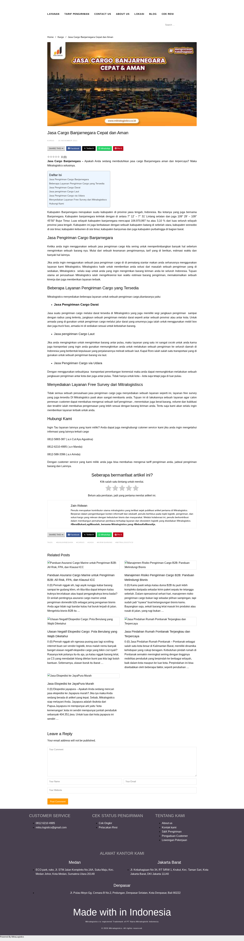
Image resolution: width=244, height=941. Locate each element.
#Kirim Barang (104, 542)
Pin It (119, 148)
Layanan (53, 14)
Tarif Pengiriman (76, 14)
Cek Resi (168, 14)
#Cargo (80, 542)
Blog (153, 14)
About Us (122, 14)
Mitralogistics (68, 271)
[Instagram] (42, 841)
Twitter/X (90, 148)
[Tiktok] (69, 841)
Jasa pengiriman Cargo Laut (64, 191)
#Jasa (91, 542)
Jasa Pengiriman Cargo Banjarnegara (69, 179)
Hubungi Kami (56, 203)
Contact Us (102, 14)
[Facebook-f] (33, 841)
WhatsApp (105, 148)
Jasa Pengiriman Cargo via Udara (67, 195)
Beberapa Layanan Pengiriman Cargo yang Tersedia (76, 183)
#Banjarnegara (64, 542)
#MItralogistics (124, 542)
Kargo (61, 37)
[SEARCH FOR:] (180, 24)
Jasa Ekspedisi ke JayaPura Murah (70, 683)
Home (50, 37)
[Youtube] (51, 841)
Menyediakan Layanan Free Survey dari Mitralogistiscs (78, 199)
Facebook (74, 148)
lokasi (139, 14)
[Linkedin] (60, 841)
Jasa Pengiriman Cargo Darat (64, 187)
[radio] (108, 488)
